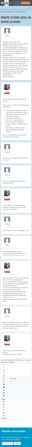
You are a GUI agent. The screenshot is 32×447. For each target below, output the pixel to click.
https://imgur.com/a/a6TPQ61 (13, 255)
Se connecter (25, 3)
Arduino (27, 9)
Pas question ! (7, 443)
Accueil (3, 9)
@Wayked (9, 350)
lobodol (7, 90)
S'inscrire (16, 3)
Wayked (7, 34)
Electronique (18, 9)
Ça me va (17, 443)
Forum (10, 9)
